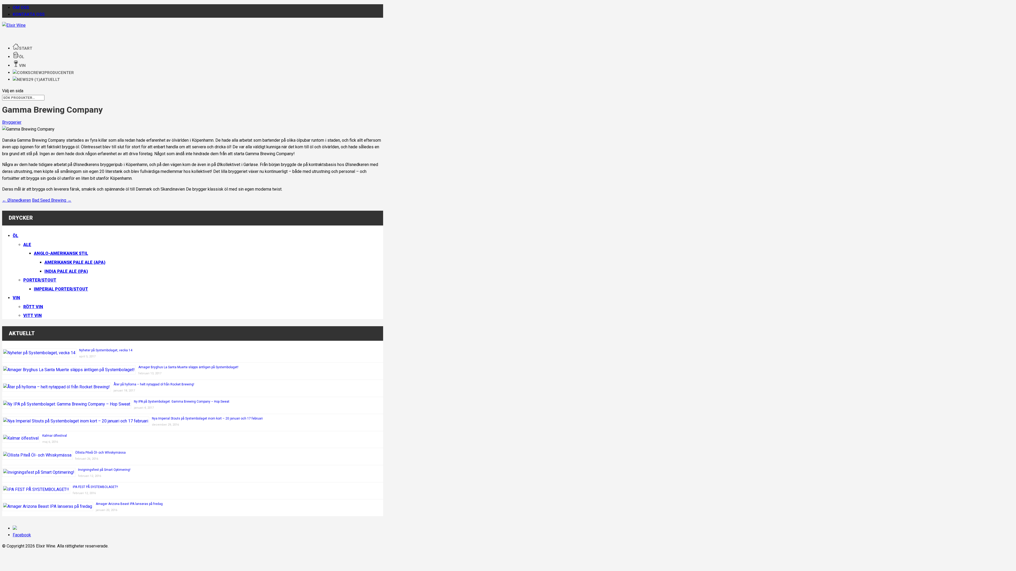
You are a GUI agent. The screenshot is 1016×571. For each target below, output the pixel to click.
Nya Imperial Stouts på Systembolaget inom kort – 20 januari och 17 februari (207, 418)
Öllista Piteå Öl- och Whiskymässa (100, 452)
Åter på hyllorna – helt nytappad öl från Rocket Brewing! (154, 384)
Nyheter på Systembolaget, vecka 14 (105, 350)
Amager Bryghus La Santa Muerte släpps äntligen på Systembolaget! (188, 367)
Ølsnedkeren (16, 200)
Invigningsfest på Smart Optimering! (104, 470)
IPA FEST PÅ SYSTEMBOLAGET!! (95, 487)
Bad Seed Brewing (51, 200)
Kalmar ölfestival (54, 436)
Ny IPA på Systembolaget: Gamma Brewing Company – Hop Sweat (181, 401)
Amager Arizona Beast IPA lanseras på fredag (129, 504)
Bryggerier (11, 122)
